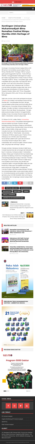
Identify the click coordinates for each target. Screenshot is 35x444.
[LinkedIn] (26, 405)
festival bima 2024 (12, 188)
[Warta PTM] (17, 6)
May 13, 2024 (6, 41)
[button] (33, 8)
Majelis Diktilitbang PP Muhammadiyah (12, 419)
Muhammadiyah (25, 188)
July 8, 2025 (13, 234)
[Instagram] (14, 405)
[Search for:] (17, 12)
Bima (5, 100)
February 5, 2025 (14, 253)
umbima (26, 191)
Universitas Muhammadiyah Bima (13, 197)
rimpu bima (17, 191)
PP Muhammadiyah (7, 416)
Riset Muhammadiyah (8, 424)
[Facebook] (8, 405)
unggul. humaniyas (9, 194)
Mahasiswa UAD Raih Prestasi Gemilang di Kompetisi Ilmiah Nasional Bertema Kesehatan (19, 239)
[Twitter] (20, 405)
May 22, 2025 (14, 243)
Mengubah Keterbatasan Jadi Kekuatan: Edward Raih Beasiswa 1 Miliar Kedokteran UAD (21, 231)
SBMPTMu (4, 421)
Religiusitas (7, 191)
